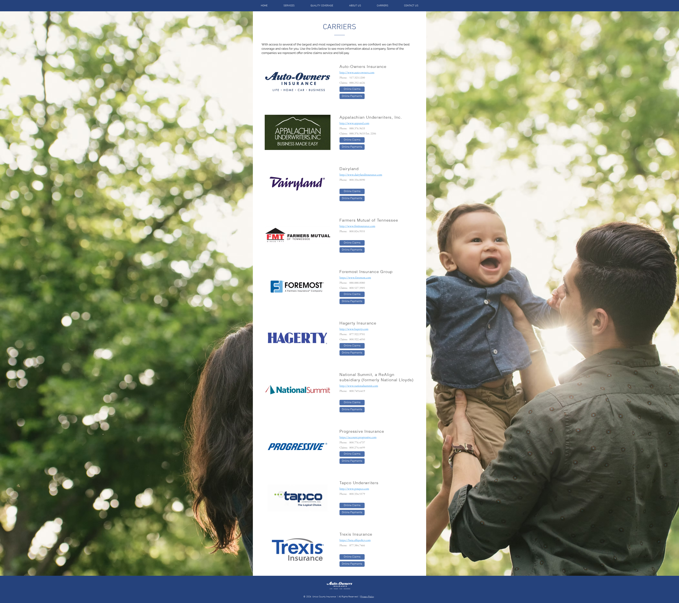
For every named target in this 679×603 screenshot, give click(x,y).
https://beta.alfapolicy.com (355, 540)
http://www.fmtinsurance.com (357, 226)
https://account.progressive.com (358, 437)
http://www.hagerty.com (354, 329)
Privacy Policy (367, 596)
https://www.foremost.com (355, 277)
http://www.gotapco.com (354, 489)
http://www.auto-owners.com (357, 72)
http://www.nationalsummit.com (359, 386)
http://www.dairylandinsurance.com (361, 174)
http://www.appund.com (354, 123)
